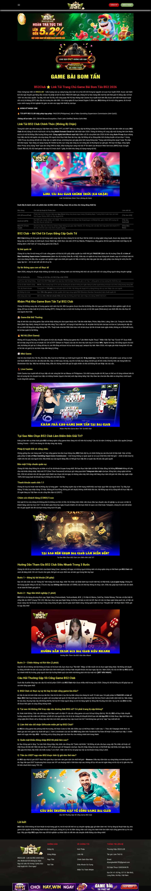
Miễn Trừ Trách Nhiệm (85, 870)
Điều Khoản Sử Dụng (85, 865)
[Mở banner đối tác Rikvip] (107, 887)
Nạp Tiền (50, 859)
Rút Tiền (50, 865)
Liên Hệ (80, 854)
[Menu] (18, 5)
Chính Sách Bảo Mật (85, 859)
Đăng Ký (50, 849)
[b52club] (75, 4)
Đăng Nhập (51, 854)
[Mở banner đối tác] (44, 887)
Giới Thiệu (81, 849)
